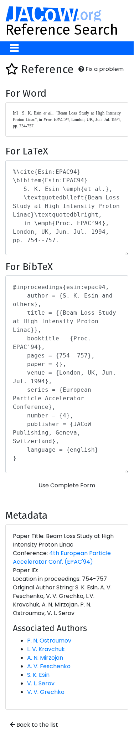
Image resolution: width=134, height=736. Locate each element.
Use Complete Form (66, 485)
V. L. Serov (41, 683)
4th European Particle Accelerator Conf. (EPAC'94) (62, 557)
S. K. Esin (38, 675)
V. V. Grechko (46, 692)
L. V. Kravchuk (46, 649)
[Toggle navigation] (14, 48)
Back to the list (36, 725)
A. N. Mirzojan (45, 658)
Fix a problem (104, 69)
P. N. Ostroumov (49, 640)
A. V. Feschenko (49, 666)
